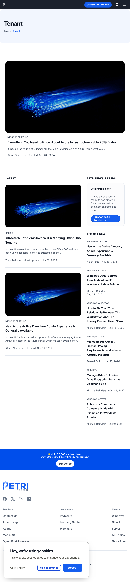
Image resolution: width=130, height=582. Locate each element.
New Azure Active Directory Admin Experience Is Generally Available (40, 328)
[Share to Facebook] (5, 500)
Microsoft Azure (17, 137)
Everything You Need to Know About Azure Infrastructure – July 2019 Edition (62, 142)
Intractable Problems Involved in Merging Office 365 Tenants (43, 240)
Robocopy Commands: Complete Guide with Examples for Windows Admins (101, 411)
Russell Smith (95, 361)
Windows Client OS (98, 303)
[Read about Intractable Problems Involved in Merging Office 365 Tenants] (43, 206)
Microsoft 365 (95, 336)
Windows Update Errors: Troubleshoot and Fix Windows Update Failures (103, 280)
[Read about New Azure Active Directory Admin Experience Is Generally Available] (43, 294)
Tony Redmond (14, 260)
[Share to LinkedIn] (29, 500)
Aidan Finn (13, 155)
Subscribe (65, 463)
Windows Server (96, 270)
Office (9, 233)
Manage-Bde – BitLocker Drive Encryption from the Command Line (103, 379)
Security (92, 370)
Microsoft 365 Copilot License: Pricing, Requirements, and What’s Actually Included (104, 348)
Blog (6, 31)
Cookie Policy (17, 567)
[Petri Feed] (21, 500)
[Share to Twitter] (13, 500)
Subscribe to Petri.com (98, 4)
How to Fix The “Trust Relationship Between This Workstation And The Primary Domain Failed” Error (105, 315)
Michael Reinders (97, 291)
